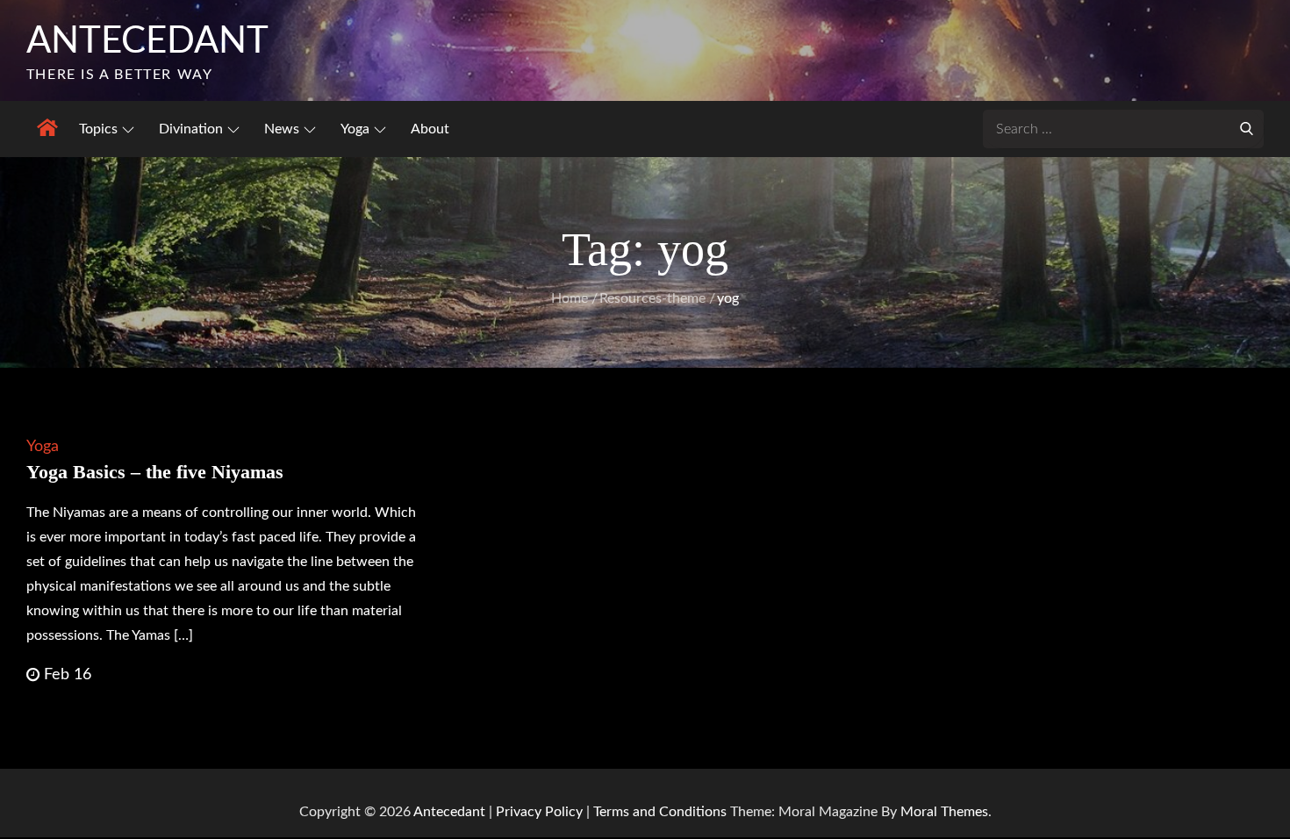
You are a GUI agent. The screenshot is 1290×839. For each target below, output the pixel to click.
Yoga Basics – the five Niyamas (154, 472)
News (281, 129)
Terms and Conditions (661, 812)
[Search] (1246, 127)
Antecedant (147, 41)
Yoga (354, 129)
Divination (191, 129)
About (430, 129)
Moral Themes (944, 812)
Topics (98, 129)
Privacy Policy (539, 812)
